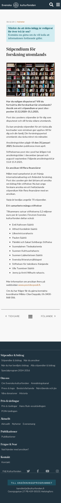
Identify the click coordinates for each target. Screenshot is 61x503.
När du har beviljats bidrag (15, 365)
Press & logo (8, 388)
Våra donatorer (9, 393)
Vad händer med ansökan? (15, 449)
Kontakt (5, 462)
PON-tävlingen (9, 411)
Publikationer (8, 436)
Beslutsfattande (25, 388)
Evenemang (29, 423)
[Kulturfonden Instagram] (55, 471)
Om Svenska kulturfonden (15, 383)
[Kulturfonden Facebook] (36, 471)
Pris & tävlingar (9, 406)
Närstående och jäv (46, 388)
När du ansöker (32, 360)
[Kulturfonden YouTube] (45, 471)
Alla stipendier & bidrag (43, 365)
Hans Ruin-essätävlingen (32, 406)
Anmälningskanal (40, 383)
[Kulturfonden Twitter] (27, 471)
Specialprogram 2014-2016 (15, 370)
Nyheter (21, 21)
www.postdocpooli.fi (29, 284)
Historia (23, 393)
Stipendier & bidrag (11, 360)
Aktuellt (5, 423)
